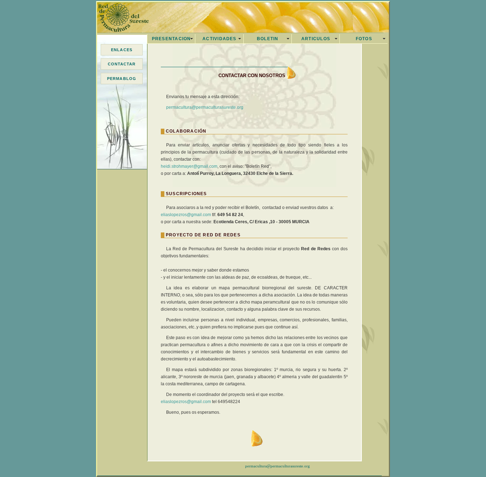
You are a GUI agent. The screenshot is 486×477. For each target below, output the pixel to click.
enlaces (121, 50)
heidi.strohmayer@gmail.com (189, 166)
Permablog (121, 78)
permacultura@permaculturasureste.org (204, 107)
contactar (122, 64)
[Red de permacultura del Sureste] (118, 26)
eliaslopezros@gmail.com (186, 214)
